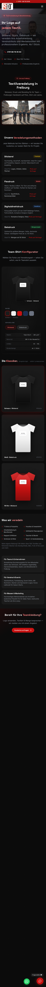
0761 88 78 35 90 (14, 52)
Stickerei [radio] (10, 327)
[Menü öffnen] (42, 6)
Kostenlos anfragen (21, 630)
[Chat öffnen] (40, 981)
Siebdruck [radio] (23, 327)
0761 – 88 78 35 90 (24, 1)
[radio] (7, 313)
